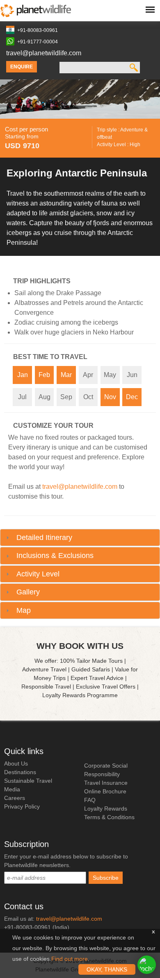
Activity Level (37, 574)
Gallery (28, 592)
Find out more (69, 958)
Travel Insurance (106, 782)
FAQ (90, 800)
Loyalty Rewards (105, 808)
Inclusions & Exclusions (55, 555)
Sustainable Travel (28, 780)
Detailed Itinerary (44, 537)
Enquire (21, 67)
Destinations (20, 772)
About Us (16, 763)
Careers (14, 798)
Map (23, 610)
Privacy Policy (22, 806)
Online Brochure (105, 791)
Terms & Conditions (109, 817)
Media (12, 789)
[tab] (80, 537)
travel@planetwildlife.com (43, 53)
